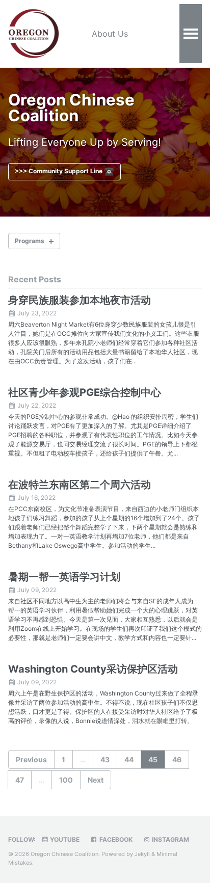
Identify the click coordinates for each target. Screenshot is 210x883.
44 (129, 759)
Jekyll (142, 854)
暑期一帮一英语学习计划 (64, 577)
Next (95, 779)
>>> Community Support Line (59, 171)
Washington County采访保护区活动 (93, 669)
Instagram (169, 839)
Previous (31, 759)
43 (105, 759)
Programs (29, 241)
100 (66, 779)
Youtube (64, 839)
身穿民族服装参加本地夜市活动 (79, 300)
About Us (110, 34)
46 (176, 759)
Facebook (115, 839)
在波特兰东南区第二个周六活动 (79, 484)
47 (19, 779)
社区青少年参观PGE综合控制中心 (84, 392)
